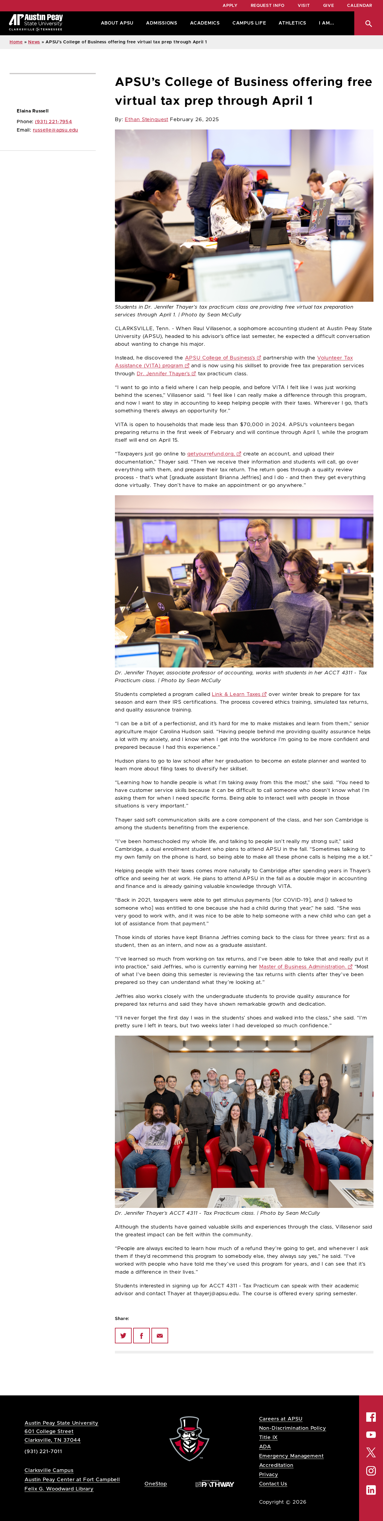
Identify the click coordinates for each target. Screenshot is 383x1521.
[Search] (368, 23)
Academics (205, 23)
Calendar (359, 6)
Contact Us (273, 1483)
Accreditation (276, 1465)
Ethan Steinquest (146, 119)
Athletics (292, 23)
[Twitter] (123, 1335)
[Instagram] (371, 1471)
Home (16, 42)
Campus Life (249, 23)
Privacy (268, 1474)
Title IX (268, 1437)
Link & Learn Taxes (236, 694)
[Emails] (159, 1335)
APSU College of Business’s (220, 358)
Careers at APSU (281, 1418)
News (34, 42)
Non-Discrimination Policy (292, 1428)
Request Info (268, 6)
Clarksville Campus (49, 1470)
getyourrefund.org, (211, 454)
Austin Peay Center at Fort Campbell (72, 1479)
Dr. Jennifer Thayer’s (163, 374)
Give (328, 6)
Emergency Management (291, 1455)
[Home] (36, 23)
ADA (265, 1446)
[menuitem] (116, 23)
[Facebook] (141, 1335)
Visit (304, 6)
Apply (230, 6)
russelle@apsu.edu (55, 130)
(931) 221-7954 (53, 121)
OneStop (156, 1483)
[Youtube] (371, 1434)
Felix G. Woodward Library (59, 1488)
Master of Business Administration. (302, 967)
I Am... (326, 23)
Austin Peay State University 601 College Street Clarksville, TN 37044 (61, 1431)
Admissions (161, 23)
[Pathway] (214, 1483)
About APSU (117, 23)
